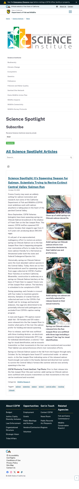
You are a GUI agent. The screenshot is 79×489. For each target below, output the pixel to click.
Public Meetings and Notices (29, 422)
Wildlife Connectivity (15, 104)
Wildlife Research (23, 382)
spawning (26, 387)
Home (8, 18)
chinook (11, 390)
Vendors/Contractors (30, 427)
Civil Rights (10, 458)
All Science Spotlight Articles (31, 151)
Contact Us (10, 468)
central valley (51, 387)
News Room (46, 416)
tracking (61, 387)
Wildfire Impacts (14, 100)
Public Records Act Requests (47, 422)
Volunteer (27, 432)
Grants (26, 416)
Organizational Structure (12, 428)
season (34, 387)
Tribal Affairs (11, 438)
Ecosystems (12, 72)
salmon (18, 387)
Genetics (11, 76)
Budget (9, 412)
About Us (63, 6)
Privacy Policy (12, 463)
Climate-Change (14, 67)
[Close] (76, 2)
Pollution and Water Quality (18, 86)
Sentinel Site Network (16, 90)
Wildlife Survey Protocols (17, 109)
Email (9, 137)
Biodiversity (12, 62)
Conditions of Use (13, 460)
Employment (28, 412)
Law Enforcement (13, 423)
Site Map (10, 465)
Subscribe (10, 143)
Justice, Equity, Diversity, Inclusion (13, 417)
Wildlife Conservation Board (65, 425)
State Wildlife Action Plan (17, 95)
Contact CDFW (47, 412)
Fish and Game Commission (65, 417)
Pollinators (12, 81)
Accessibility (13, 455)
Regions (44, 427)
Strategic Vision (12, 434)
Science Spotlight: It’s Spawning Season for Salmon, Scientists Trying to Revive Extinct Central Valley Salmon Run (38, 183)
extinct (41, 387)
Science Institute (14, 58)
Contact (70, 6)
